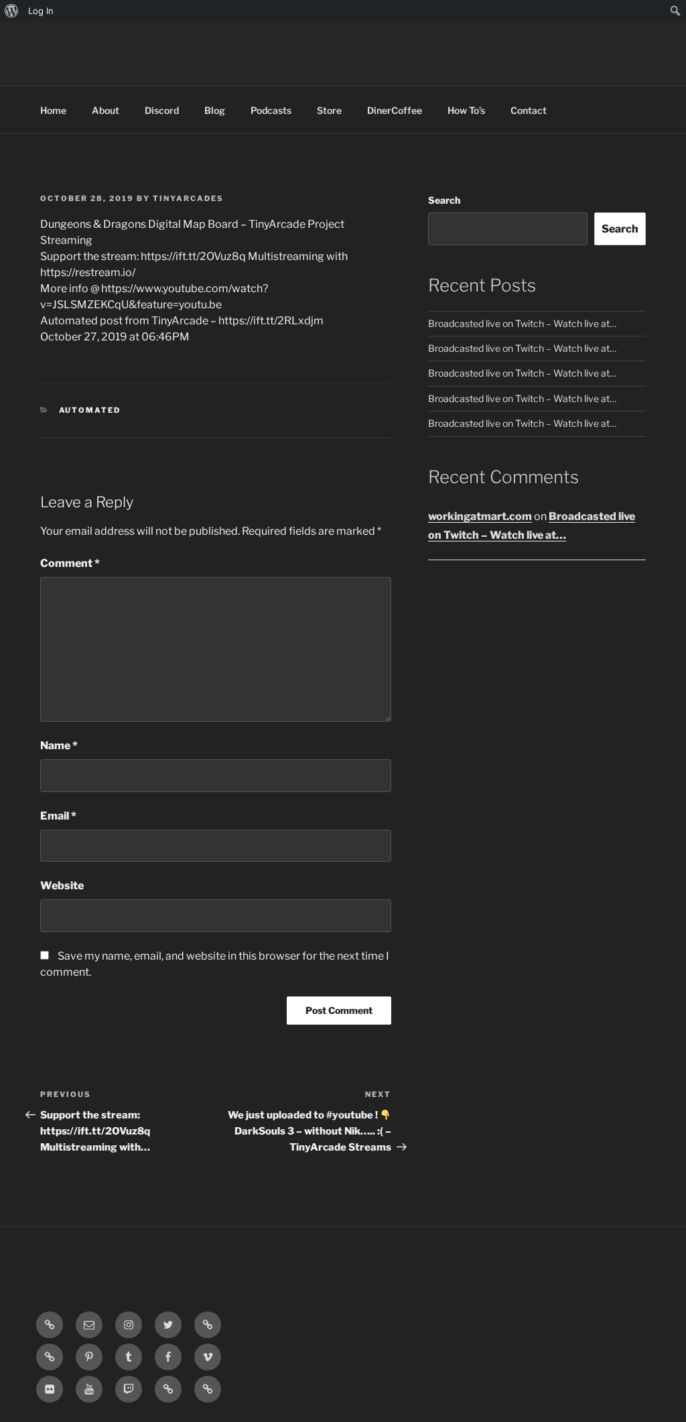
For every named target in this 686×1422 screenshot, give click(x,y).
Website (62, 885)
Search (444, 200)
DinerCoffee (394, 110)
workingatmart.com (480, 516)
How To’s (466, 110)
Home (53, 110)
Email (58, 816)
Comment (70, 563)
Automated (90, 410)
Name (59, 745)
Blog (214, 110)
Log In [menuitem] (41, 10)
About (105, 110)
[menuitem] (11, 10)
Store (329, 110)
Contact (528, 110)
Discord (162, 110)
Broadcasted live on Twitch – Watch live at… (522, 323)
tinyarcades (188, 198)
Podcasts (271, 110)
